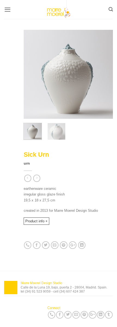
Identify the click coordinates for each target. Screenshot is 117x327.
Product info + (36, 221)
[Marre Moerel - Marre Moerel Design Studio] (58, 9)
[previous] (32, 74)
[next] (104, 74)
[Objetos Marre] (68, 74)
